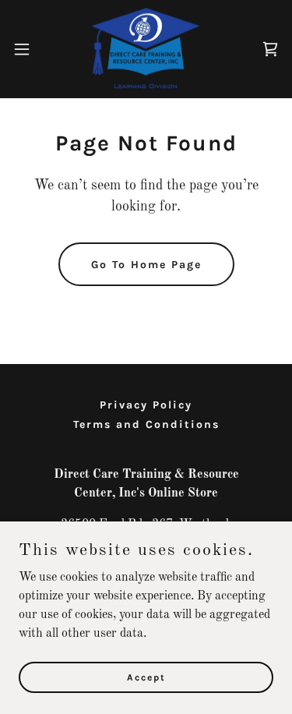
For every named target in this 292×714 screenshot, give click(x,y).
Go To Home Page (146, 264)
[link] (146, 49)
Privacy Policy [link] (146, 405)
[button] (27, 49)
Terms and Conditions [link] (146, 424)
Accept (146, 676)
